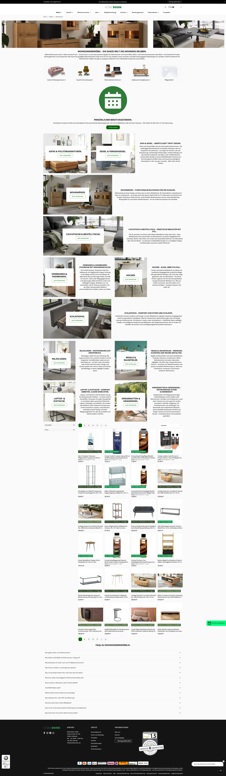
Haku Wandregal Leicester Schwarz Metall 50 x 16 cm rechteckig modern (170, 527)
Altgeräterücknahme (177, 773)
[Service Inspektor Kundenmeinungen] (151, 743)
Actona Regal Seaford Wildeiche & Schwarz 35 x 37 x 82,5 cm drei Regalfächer (116, 527)
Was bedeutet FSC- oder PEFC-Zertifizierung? (60, 698)
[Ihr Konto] (173, 7)
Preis (46, 430)
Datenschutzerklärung (123, 773)
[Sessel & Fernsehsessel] (84, 73)
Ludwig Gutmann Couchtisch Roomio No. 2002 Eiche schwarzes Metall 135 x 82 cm (90, 527)
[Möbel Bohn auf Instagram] (47, 733)
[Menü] (9, 756)
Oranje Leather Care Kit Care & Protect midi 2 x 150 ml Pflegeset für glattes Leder (170, 457)
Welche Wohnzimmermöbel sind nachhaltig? (60, 693)
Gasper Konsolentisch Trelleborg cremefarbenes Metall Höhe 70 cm (116, 596)
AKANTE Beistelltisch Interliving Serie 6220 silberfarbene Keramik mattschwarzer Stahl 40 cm (117, 630)
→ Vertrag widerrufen (123, 741)
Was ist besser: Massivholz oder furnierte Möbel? (61, 683)
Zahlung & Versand (151, 773)
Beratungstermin (96, 732)
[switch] (6, 767)
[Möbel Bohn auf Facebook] (44, 733)
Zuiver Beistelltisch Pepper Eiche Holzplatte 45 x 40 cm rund (89, 561)
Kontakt (93, 740)
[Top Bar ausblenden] (224, 2)
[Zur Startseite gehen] (113, 7)
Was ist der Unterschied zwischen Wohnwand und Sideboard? (65, 708)
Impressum (99, 773)
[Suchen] (165, 7)
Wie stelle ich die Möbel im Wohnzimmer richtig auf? (62, 658)
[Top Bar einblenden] (181, 7)
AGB (114, 773)
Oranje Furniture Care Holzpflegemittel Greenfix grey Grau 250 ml (143, 561)
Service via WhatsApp (97, 735)
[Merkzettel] (169, 7)
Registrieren (57, 2)
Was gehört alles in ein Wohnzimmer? (57, 653)
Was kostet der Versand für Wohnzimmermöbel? (61, 713)
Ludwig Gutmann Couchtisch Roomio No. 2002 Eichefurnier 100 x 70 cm (143, 596)
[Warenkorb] (177, 7)
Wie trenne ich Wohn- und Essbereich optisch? (60, 668)
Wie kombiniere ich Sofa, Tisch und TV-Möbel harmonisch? (64, 663)
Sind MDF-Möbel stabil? (53, 688)
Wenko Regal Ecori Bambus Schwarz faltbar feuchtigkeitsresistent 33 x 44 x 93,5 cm (170, 561)
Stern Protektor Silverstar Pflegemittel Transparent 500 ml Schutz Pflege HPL (89, 457)
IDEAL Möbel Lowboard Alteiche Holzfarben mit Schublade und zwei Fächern (169, 630)
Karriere (117, 735)
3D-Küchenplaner (96, 749)
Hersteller (48, 425)
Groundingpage (119, 738)
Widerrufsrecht (107, 773)
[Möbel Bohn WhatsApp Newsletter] (53, 733)
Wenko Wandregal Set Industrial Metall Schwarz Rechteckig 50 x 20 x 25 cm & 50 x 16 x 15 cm (90, 596)
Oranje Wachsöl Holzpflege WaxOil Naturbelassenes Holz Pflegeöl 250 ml (142, 492)
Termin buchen (113, 127)
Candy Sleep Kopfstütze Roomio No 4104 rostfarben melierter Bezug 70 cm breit (143, 630)
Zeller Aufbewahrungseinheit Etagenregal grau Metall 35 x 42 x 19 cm (117, 492)
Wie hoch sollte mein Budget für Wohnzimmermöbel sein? (64, 678)
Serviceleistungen (96, 743)
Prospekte (94, 738)
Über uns (117, 732)
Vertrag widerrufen (174, 2)
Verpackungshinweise (164, 773)
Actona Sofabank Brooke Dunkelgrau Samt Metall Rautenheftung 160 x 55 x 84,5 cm (143, 527)
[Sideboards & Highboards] (141, 73)
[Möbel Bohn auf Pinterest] (50, 733)
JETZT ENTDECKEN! (65, 155)
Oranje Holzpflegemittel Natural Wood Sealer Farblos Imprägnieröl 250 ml (116, 561)
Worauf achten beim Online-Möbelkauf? (58, 703)
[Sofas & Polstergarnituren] (56, 73)
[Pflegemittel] (169, 73)
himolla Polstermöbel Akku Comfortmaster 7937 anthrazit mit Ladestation (89, 630)
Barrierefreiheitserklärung (137, 773)
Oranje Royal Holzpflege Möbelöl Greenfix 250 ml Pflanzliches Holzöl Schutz (143, 457)
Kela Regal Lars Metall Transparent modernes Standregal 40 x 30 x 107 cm (90, 492)
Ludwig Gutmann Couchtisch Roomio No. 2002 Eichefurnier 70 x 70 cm (170, 492)
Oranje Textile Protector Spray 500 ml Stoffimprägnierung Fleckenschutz (117, 457)
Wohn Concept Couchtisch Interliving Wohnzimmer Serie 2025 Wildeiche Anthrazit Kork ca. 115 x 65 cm (170, 596)
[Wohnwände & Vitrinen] (113, 73)
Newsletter (94, 746)
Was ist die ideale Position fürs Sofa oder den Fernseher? (64, 673)
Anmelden (47, 2)
